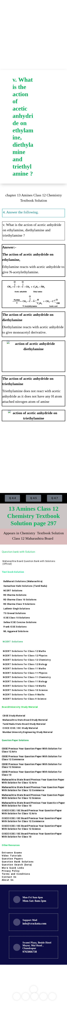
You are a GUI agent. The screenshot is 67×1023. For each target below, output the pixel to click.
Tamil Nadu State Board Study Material (24, 724)
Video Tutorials (12, 855)
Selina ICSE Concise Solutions (20, 622)
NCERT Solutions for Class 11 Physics (25, 673)
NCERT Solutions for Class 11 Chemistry (27, 677)
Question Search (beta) (17, 865)
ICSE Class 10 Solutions (16, 617)
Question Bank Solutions (18, 862)
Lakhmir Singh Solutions (16, 608)
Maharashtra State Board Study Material (25, 720)
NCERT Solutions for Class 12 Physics (25, 655)
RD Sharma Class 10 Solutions (19, 599)
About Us (8, 880)
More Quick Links (13, 868)
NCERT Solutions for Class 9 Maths (24, 694)
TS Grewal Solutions (14, 613)
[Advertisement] (33, 35)
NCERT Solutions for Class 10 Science (25, 690)
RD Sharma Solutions (15, 595)
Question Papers (12, 858)
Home (44, 84)
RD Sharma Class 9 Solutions (19, 604)
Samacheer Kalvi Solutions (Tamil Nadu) (25, 586)
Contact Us (9, 877)
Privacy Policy (10, 871)
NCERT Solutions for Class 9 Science (24, 699)
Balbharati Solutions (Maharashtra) (22, 581)
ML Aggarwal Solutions (15, 631)
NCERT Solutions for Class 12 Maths (24, 651)
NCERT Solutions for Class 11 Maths (24, 668)
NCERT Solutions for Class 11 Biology (25, 681)
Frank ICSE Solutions (15, 627)
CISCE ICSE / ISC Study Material (20, 728)
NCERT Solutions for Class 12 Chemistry (27, 660)
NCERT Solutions (13, 590)
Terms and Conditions (16, 874)
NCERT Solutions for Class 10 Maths (24, 686)
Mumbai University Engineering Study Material (27, 732)
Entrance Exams (12, 852)
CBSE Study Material (14, 715)
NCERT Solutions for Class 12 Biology (25, 664)
